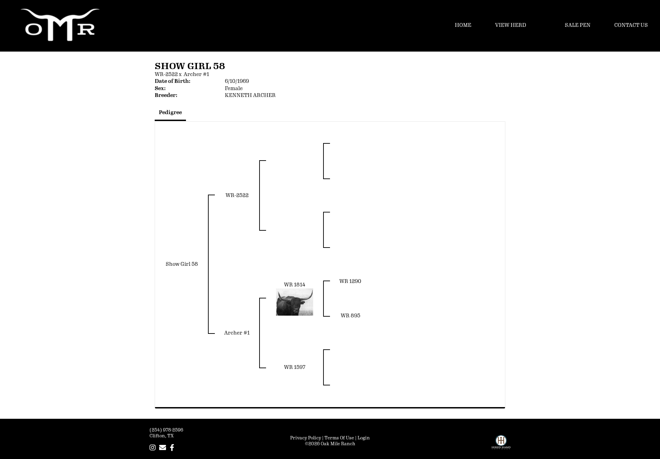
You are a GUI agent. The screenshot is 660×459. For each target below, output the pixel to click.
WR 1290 (350, 281)
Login (364, 438)
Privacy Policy (305, 438)
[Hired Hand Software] (501, 445)
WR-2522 (166, 74)
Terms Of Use (339, 438)
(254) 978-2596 (166, 430)
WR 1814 (294, 285)
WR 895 (350, 316)
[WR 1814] (294, 302)
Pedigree (170, 113)
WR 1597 (295, 367)
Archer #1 (196, 74)
